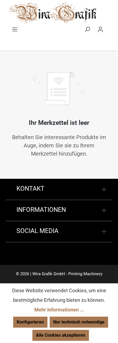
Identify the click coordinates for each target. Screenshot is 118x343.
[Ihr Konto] (100, 29)
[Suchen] (87, 29)
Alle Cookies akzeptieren (60, 335)
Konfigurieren (30, 322)
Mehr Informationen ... (59, 310)
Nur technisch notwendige (79, 322)
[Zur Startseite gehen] (52, 13)
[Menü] (14, 29)
